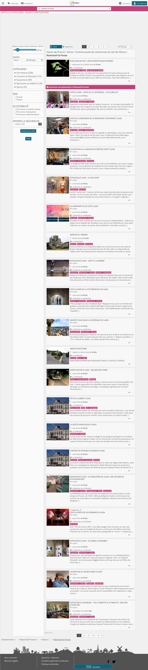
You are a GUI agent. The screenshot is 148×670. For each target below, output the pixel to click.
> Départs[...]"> (101, 521)
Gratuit (19, 97)
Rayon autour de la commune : (25, 46)
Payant (19, 99)
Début (16, 60)
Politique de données (50, 664)
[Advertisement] (74, 29)
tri (119, 46)
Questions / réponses (50, 657)
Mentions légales (11, 661)
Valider (28, 139)
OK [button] (40, 124)
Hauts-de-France (56, 52)
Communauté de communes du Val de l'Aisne (100, 52)
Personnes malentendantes (28, 114)
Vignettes (68, 46)
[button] (28, 132)
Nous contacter (10, 657)
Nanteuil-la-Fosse (62, 639)
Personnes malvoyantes (26, 112)
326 (93, 666)
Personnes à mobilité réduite (28, 109)
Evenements (8, 639)
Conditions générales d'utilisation (55, 661)
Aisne (70, 52)
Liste (53, 46)
